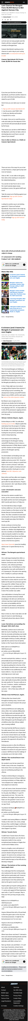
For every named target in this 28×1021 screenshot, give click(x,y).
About (3, 987)
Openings (16, 987)
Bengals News (9, 975)
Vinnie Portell (7, 17)
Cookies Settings (18, 1006)
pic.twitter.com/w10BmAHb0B (10, 651)
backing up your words (8, 424)
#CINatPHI (14, 646)
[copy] (11, 20)
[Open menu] (2, 2)
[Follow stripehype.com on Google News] (24, 265)
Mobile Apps (5, 993)
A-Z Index (4, 1006)
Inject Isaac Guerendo (7, 544)
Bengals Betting (9, 316)
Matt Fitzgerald (7, 340)
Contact (3, 990)
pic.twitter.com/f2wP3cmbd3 (10, 812)
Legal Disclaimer (6, 1001)
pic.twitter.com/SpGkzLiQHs (9, 927)
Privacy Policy (17, 995)
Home (2, 316)
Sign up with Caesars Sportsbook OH (14, 109)
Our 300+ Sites (17, 990)
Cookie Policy (17, 998)
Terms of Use (5, 998)
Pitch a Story (5, 995)
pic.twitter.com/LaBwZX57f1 (10, 905)
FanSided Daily (17, 993)
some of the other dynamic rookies (13, 397)
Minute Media (8, 1009)
